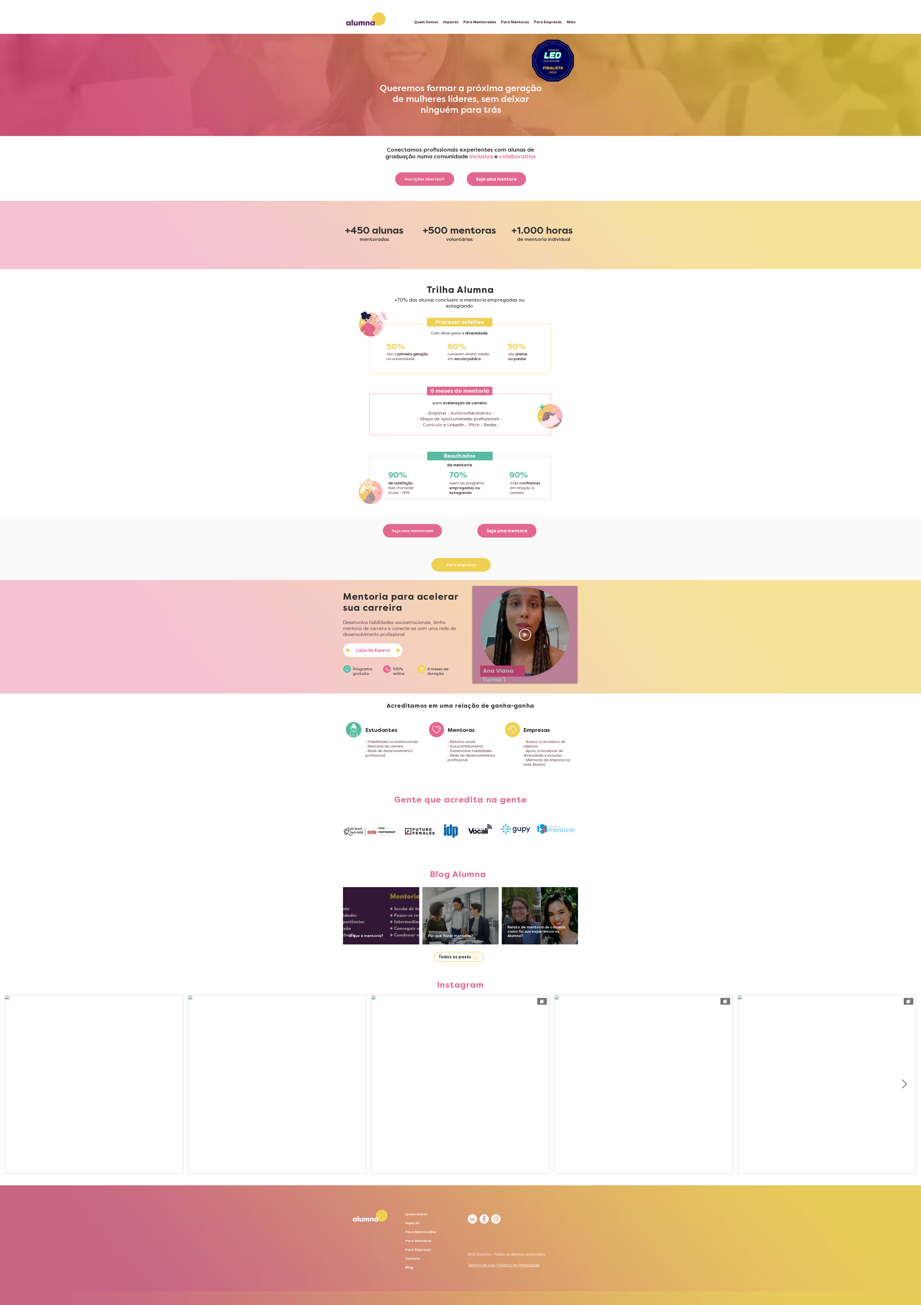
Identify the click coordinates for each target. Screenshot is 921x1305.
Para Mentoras (418, 1241)
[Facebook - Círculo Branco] (484, 1219)
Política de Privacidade (518, 1265)
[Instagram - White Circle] (496, 1219)
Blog (409, 1267)
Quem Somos (416, 1214)
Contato (412, 1259)
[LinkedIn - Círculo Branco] (472, 1219)
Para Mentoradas (420, 1232)
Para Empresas (418, 1250)
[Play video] (525, 635)
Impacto (412, 1223)
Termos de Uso (482, 1265)
